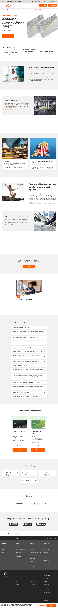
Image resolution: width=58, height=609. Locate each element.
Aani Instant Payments (19, 552)
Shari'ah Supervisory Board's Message (34, 555)
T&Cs (15, 107)
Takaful (24, 9)
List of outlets (8, 109)
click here (39, 83)
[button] (41, 606)
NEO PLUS (38, 9)
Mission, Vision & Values (34, 546)
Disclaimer (46, 581)
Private (7, 1)
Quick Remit (18, 546)
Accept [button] (51, 605)
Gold (17, 581)
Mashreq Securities (33, 581)
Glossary (45, 587)
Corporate (17, 589)
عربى (32, 1)
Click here (41, 166)
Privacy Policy (46, 584)
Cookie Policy (46, 578)
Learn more (4, 607)
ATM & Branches (37, 1)
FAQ (41, 1)
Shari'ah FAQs (32, 561)
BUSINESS (11, 1)
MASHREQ (19, 1)
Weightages (46, 600)
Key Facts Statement (47, 595)
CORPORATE (15, 1)
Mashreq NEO (32, 578)
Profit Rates (46, 597)
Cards (8, 9)
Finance (13, 9)
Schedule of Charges (47, 589)
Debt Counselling (47, 563)
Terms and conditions (47, 592)
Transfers (19, 9)
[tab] (3, 10)
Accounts (3, 9)
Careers (31, 564)
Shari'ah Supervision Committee (35, 552)
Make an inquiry (46, 552)
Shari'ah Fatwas (32, 558)
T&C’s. (15, 224)
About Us (44, 1)
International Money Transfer (21, 549)
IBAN (17, 559)
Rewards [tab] (30, 9)
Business (17, 587)
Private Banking (18, 584)
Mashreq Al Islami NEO (19, 578)
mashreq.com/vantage (37, 202)
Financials (31, 549)
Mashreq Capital (32, 584)
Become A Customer (47, 546)
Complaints (46, 557)
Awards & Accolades (33, 566)
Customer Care (46, 549)
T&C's (16, 168)
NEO (2, 1)
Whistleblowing (46, 560)
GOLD (4, 1)
